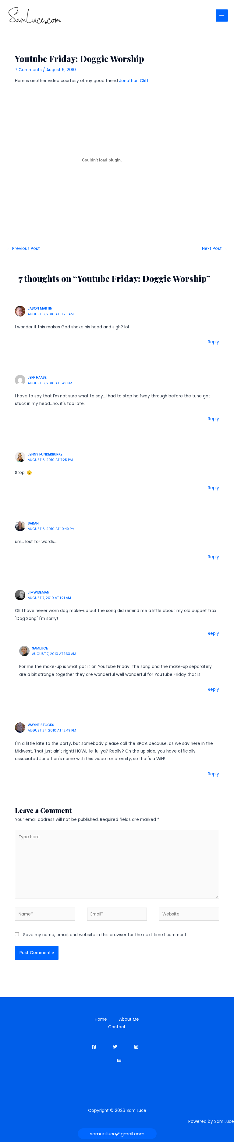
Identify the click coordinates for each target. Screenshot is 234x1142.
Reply (213, 342)
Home (101, 1019)
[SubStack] (119, 1060)
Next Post (214, 248)
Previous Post (23, 248)
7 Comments (28, 70)
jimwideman (38, 592)
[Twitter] (115, 1047)
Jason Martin (40, 308)
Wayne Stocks (41, 725)
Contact (117, 1027)
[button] (117, 1133)
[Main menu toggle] (222, 15)
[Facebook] (94, 1047)
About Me (129, 1019)
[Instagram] (136, 1047)
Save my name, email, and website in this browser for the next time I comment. (105, 935)
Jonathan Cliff (134, 81)
